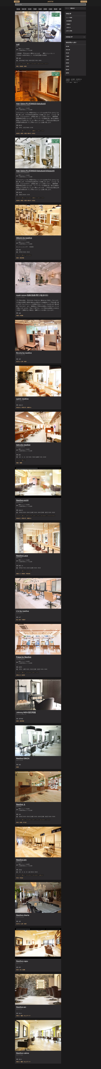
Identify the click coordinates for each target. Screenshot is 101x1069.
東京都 (18, 9)
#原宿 (25, 66)
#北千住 (18, 361)
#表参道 (21, 66)
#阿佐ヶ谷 (18, 675)
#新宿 (17, 257)
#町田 (17, 969)
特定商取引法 (79, 79)
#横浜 (17, 462)
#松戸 (20, 619)
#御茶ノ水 (18, 573)
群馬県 (45, 9)
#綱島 (21, 462)
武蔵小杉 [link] (72, 8)
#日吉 (17, 877)
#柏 (17, 619)
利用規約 (68, 80)
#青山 (17, 66)
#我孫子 (24, 619)
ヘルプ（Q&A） (69, 82)
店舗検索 (68, 79)
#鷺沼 (22, 1015)
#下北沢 (24, 822)
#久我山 (33, 133)
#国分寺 (29, 133)
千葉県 (34, 9)
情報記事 (68, 13)
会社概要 (73, 79)
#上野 (22, 361)
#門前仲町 (28, 573)
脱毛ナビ (76, 82)
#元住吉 (21, 877)
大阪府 (40, 9)
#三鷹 (25, 133)
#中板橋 (21, 315)
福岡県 (60, 9)
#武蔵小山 (29, 407)
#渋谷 (17, 822)
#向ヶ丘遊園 (22, 969)
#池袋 (17, 315)
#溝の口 (18, 1015)
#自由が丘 (18, 407)
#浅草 (25, 361)
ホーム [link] (67, 8)
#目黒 (21, 822)
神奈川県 (24, 9)
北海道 (50, 9)
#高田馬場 (22, 257)
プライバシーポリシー (76, 80)
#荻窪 (22, 133)
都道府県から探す (71, 42)
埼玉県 (29, 9)
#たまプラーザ (27, 1015)
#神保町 (23, 573)
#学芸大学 (24, 407)
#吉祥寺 (18, 133)
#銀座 (17, 767)
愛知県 (55, 9)
